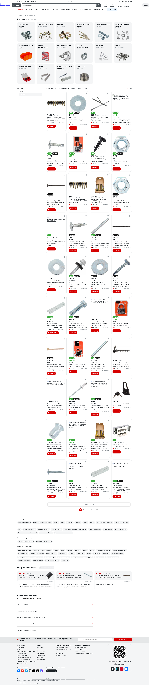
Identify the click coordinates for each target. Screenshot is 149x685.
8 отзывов (106, 573)
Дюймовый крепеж (103, 24)
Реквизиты (20, 647)
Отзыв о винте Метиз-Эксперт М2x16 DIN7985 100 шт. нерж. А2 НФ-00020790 (109, 576)
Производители (22, 655)
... (94, 510)
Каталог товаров (22, 663)
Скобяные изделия (64, 45)
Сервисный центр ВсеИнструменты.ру (81, 648)
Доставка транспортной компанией (63, 650)
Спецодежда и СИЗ (85, 9)
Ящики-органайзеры (43, 46)
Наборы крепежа (25, 66)
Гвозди (117, 45)
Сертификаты (21, 653)
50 (97, 510)
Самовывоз (59, 653)
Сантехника (96, 9)
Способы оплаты (61, 655)
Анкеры (60, 24)
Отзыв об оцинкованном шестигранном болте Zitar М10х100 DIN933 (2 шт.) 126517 (70, 576)
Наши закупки (41, 659)
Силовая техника (65, 9)
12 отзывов (68, 573)
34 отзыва (29, 573)
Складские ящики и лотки (26, 46)
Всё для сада (45, 9)
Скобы (40, 66)
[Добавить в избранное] (64, 93)
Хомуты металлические (82, 46)
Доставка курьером (62, 647)
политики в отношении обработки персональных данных (48, 679)
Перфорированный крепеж (122, 25)
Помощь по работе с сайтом (84, 653)
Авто (103, 9)
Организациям (41, 655)
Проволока (81, 66)
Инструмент (29, 9)
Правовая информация (24, 657)
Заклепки (99, 45)
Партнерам (40, 657)
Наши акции (40, 647)
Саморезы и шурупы (45, 24)
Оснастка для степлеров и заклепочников (64, 67)
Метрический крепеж (23, 25)
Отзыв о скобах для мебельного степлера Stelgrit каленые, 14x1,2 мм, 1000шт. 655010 (31, 576)
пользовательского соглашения (75, 679)
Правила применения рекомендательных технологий (26, 660)
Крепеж (37, 9)
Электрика (55, 9)
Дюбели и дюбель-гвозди (83, 25)
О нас (19, 649)
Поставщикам (41, 653)
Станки (74, 9)
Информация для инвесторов (26, 651)
